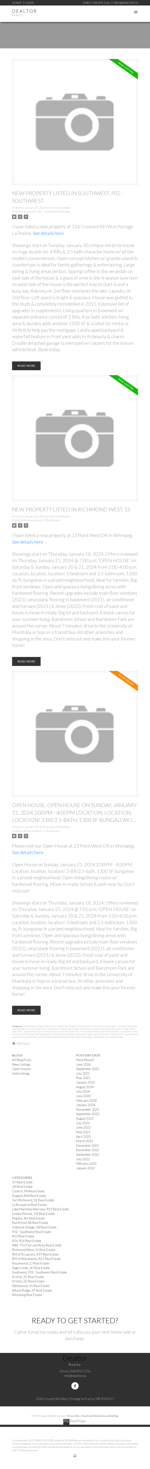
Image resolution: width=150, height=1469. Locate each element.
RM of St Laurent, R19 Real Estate (35, 1254)
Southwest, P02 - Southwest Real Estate (47, 211)
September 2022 (87, 1154)
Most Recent (85, 1060)
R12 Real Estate (49, 1031)
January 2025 (85, 1082)
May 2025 (83, 1078)
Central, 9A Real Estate (59, 1026)
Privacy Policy (74, 1415)
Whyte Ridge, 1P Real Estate (93, 1037)
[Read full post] (75, 124)
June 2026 (83, 1064)
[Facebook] (75, 1386)
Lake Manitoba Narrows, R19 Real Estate (29, 1029)
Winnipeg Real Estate (114, 1037)
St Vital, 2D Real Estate (47, 1037)
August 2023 (84, 1118)
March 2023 (84, 1141)
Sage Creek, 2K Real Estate (98, 1034)
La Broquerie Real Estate (127, 1026)
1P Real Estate (30, 1026)
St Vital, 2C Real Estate (27, 1037)
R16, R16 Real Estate (65, 1031)
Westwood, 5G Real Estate (69, 1037)
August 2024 (84, 1087)
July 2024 (83, 1091)
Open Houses (21, 1069)
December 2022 (87, 1145)
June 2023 (83, 1127)
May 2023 (83, 1132)
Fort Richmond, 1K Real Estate (103, 1026)
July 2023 (83, 1123)
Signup (17, 2)
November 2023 (87, 1109)
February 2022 (86, 1163)
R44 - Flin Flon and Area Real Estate (90, 1031)
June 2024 (83, 1096)
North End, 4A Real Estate (103, 1029)
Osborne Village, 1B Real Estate (34, 1227)
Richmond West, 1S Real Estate (42, 520)
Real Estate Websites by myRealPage (100, 1415)
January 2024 (85, 1105)
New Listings (21, 1064)
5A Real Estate (43, 1026)
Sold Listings (21, 1073)
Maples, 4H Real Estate (82, 1029)
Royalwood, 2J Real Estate (76, 1034)
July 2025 (83, 1073)
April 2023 (83, 1137)
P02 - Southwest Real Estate (30, 1031)
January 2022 (85, 1168)
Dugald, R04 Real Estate (79, 1026)
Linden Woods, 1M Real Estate (59, 1029)
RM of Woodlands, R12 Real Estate (50, 1034)
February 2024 (86, 1100)
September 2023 (87, 1114)
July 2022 (83, 1159)
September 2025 (87, 1069)
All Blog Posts (21, 1060)
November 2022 (87, 1150)
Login (29, 2)
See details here (48, 233)
